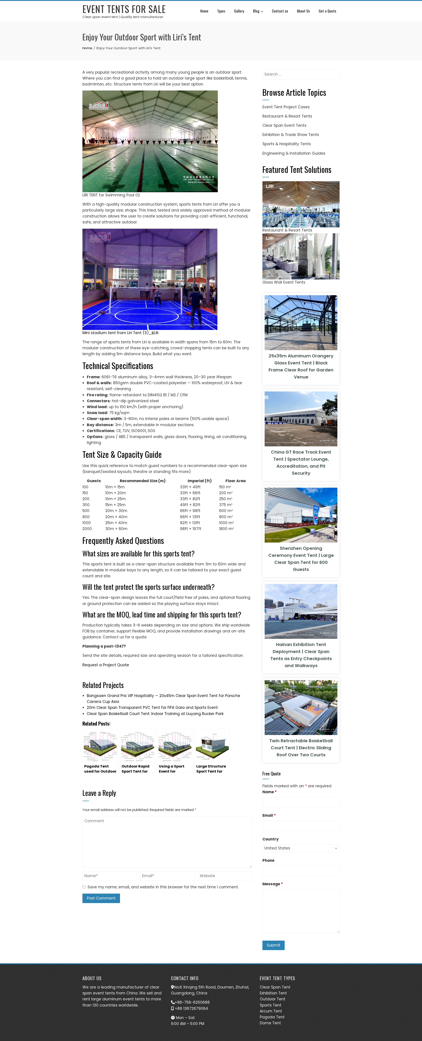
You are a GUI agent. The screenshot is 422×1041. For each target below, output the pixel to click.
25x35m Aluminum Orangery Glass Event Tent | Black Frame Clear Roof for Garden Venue (301, 366)
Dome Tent (270, 1023)
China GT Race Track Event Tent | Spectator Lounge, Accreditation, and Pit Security (301, 462)
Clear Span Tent (275, 987)
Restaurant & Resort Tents (287, 116)
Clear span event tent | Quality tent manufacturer (122, 16)
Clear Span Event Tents (284, 125)
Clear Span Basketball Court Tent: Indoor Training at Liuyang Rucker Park (155, 713)
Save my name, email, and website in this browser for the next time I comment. (163, 887)
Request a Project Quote (105, 665)
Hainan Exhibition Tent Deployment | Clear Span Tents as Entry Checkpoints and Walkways (301, 655)
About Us (303, 11)
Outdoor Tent (272, 999)
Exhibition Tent (273, 993)
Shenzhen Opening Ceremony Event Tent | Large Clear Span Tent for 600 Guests (301, 558)
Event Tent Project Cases (286, 107)
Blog (256, 11)
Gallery (239, 11)
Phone (268, 860)
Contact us (280, 11)
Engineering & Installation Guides (293, 153)
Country (270, 839)
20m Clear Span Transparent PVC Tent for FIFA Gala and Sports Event (152, 707)
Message (272, 884)
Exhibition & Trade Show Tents (290, 134)
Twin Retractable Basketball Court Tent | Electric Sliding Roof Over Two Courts (301, 748)
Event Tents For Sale (124, 9)
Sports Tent (270, 1005)
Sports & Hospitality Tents (286, 144)
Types (221, 11)
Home (204, 11)
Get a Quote (327, 11)
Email (269, 815)
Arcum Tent (271, 1011)
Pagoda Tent (272, 1017)
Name (269, 792)
